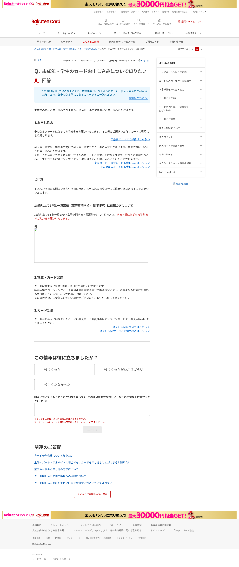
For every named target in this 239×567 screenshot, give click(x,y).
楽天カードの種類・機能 (171, 145)
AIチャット (66, 41)
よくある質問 (40, 48)
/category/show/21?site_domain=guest (201, 89)
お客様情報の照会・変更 (171, 89)
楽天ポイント (166, 136)
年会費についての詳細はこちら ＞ (130, 139)
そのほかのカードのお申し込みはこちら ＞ (125, 167)
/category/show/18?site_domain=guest (201, 109)
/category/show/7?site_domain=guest (201, 128)
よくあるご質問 (91, 41)
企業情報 (36, 538)
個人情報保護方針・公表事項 (98, 538)
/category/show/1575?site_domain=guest (201, 98)
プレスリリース (73, 538)
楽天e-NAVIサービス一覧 (122, 41)
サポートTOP (44, 41)
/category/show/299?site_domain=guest (201, 154)
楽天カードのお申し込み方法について (56, 469)
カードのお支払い (168, 98)
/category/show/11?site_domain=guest (201, 72)
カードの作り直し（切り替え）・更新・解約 (175, 108)
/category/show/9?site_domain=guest (201, 80)
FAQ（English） (167, 172)
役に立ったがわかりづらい (123, 369)
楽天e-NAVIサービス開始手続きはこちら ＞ (125, 331)
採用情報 (142, 538)
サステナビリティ (124, 538)
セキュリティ (166, 154)
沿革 (48, 538)
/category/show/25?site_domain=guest (201, 145)
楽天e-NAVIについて (169, 128)
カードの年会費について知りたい (53, 455)
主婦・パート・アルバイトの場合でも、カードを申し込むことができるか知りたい (82, 462)
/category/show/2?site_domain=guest (201, 119)
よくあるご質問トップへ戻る (92, 494)
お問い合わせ (176, 41)
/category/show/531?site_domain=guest (201, 172)
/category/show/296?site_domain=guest (201, 163)
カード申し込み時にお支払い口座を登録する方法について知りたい (73, 483)
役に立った (52, 369)
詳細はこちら (136, 98)
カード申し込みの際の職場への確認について (60, 476)
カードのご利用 (167, 119)
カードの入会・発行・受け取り (62, 48)
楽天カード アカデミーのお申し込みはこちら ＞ (122, 163)
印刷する (145, 60)
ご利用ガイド (152, 41)
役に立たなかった (57, 384)
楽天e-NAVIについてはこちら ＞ (131, 327)
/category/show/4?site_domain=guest (201, 137)
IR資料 (58, 538)
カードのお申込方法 (88, 48)
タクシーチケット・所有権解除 (175, 163)
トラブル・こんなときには (172, 71)
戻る (39, 60)
